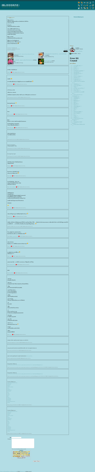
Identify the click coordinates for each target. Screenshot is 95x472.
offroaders (9, 391)
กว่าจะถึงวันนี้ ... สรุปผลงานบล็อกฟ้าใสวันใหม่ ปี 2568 (23, 60)
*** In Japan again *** (76, 78)
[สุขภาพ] (87, 9)
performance (9, 418)
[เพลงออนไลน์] (84, 6)
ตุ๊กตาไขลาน (11, 84)
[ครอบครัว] (87, 6)
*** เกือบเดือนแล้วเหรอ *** (77, 73)
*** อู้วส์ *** (74, 120)
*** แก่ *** (74, 114)
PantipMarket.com (8, 471)
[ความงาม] (78, 6)
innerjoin (9, 400)
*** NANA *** (75, 99)
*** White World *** (76, 89)
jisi (10, 165)
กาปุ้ (10, 246)
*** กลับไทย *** (75, 107)
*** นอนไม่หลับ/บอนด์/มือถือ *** (78, 70)
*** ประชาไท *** (75, 74)
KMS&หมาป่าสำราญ (12, 264)
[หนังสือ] (90, 6)
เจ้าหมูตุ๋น (10, 175)
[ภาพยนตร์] (84, 3)
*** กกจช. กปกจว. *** (76, 90)
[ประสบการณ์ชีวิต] (90, 9)
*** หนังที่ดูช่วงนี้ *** (76, 97)
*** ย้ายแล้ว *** (75, 67)
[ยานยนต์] (93, 3)
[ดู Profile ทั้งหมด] (79, 51)
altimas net (9, 383)
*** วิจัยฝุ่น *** (75, 86)
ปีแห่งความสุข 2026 (48, 60)
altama (8, 385)
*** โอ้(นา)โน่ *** (75, 103)
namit (10, 105)
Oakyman (10, 207)
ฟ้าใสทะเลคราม (11, 127)
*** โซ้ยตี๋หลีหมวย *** (76, 84)
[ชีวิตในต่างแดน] (93, 9)
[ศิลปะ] (93, 6)
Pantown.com (14, 471)
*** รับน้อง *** (75, 115)
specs (8, 395)
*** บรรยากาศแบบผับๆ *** (77, 85)
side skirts (9, 398)
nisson (8, 394)
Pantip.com (2, 471)
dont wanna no (11, 114)
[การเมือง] (81, 6)
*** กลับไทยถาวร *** (76, 77)
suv (8, 387)
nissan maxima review (11, 401)
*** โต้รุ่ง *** (74, 109)
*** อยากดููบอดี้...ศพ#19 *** (77, 65)
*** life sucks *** (75, 69)
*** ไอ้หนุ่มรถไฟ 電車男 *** (77, 111)
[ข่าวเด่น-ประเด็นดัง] (81, 3)
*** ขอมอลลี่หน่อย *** (76, 72)
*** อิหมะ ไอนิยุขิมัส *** (76, 113)
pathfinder (9, 399)
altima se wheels (10, 386)
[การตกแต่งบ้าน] (87, 3)
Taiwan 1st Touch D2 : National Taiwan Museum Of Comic (24, 54)
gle (8, 396)
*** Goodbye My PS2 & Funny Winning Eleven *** (77, 119)
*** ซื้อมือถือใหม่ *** (76, 100)
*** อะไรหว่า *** (75, 68)
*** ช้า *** (74, 110)
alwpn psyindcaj (29, 355)
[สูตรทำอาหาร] (78, 3)
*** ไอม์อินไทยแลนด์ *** (77, 80)
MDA (10, 72)
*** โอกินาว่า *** (75, 104)
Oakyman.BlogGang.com (78, 16)
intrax (8, 397)
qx (7, 392)
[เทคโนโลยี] (90, 3)
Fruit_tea (10, 256)
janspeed (9, 384)
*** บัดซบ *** (75, 102)
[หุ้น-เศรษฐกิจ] (81, 9)
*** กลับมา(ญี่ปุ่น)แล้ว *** (77, 106)
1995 (8, 393)
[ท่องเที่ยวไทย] (78, 9)
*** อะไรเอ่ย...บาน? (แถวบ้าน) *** (78, 88)
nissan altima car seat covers (12, 382)
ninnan (8, 402)
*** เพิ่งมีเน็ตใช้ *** (76, 98)
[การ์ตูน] (84, 9)
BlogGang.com (22, 471)
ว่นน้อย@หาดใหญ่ (15, 236)
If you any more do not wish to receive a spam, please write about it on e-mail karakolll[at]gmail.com (25, 364)
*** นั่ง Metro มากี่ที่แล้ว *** (77, 76)
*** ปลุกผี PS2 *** (75, 117)
